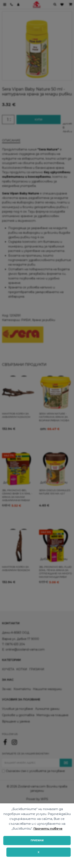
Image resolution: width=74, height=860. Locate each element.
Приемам (37, 840)
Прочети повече (48, 828)
